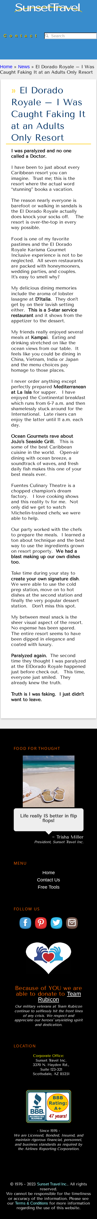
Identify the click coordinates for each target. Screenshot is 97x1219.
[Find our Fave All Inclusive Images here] (41, 928)
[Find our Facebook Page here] (25, 928)
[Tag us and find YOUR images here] (72, 928)
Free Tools (48, 887)
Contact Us (48, 879)
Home (48, 872)
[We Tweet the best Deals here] (56, 928)
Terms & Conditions (31, 1203)
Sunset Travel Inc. (48, 13)
